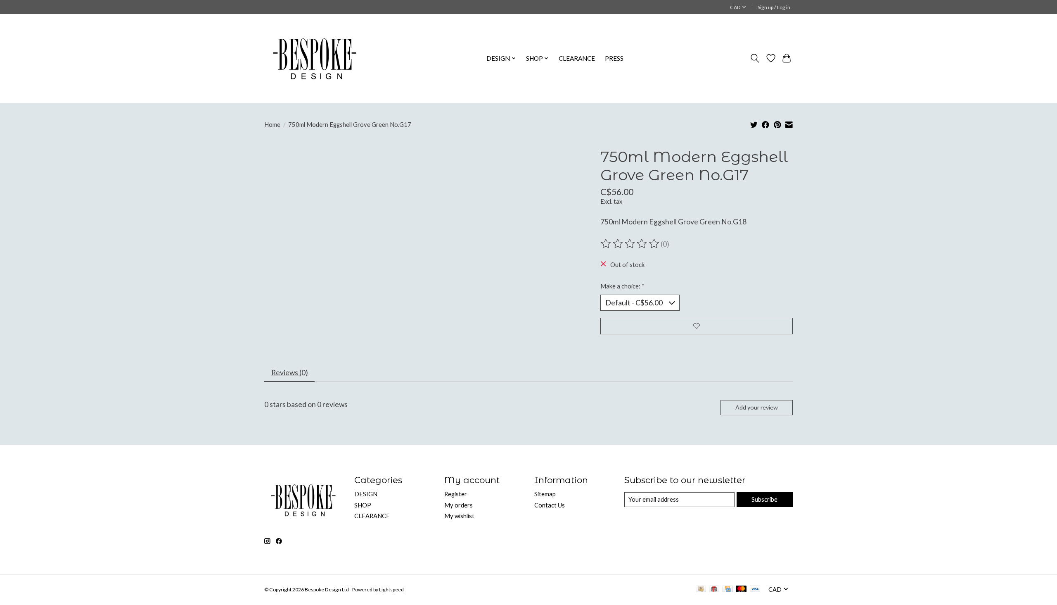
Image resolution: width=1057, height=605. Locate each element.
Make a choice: (622, 286)
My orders (458, 505)
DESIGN (365, 494)
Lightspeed (391, 589)
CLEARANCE (577, 58)
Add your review (756, 407)
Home (272, 124)
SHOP (362, 505)
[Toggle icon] (755, 58)
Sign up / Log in (774, 7)
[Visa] (755, 589)
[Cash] (701, 589)
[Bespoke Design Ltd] (314, 58)
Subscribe (764, 499)
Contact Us (549, 505)
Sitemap (545, 494)
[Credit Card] (728, 589)
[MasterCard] (741, 589)
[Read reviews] (630, 243)
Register (455, 494)
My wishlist (459, 515)
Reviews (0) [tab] (289, 372)
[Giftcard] (714, 589)
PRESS (614, 58)
